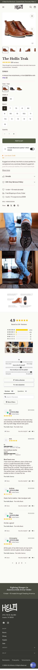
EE (11, 99)
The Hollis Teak (8, 427)
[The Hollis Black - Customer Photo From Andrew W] (15, 344)
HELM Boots (11, 665)
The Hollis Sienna (9, 476)
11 (30, 114)
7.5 (16, 108)
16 (5, 124)
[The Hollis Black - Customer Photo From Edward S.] (22, 344)
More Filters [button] (11, 402)
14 (24, 119)
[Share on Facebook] (8, 205)
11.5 (5, 119)
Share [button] (8, 431)
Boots (4, 632)
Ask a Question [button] (19, 385)
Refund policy (6, 660)
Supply (4, 640)
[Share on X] (11, 205)
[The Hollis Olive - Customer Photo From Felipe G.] (29, 350)
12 (11, 119)
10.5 (24, 114)
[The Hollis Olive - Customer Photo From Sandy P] (22, 350)
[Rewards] (33, 665)
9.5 (11, 114)
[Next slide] (32, 29)
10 (17, 114)
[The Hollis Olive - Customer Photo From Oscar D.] (15, 350)
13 (18, 119)
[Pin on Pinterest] (14, 205)
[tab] (5, 50)
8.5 (28, 108)
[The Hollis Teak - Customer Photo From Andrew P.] (8, 350)
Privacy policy (15, 660)
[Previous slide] (6, 29)
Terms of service (26, 660)
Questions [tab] (21, 391)
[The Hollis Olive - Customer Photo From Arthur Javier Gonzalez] (8, 344)
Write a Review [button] (20, 380)
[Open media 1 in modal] (32, 16)
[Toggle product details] (5, 149)
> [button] (25, 563)
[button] (3, 7)
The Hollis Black (8, 501)
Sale (3, 643)
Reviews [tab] (7, 391)
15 (30, 119)
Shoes (4, 636)
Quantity (5, 129)
